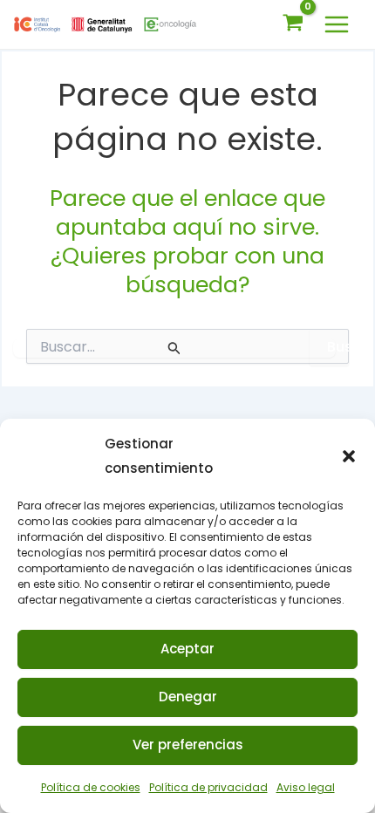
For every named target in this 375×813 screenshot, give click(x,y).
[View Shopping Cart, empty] (293, 24)
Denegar (188, 696)
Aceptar (187, 648)
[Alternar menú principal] (336, 24)
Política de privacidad (208, 787)
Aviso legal (305, 787)
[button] (349, 456)
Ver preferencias (188, 744)
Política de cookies (90, 787)
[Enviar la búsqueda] (174, 348)
